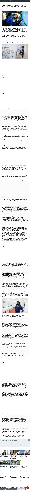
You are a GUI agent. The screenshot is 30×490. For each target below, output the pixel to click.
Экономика (25, 3)
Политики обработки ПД (13, 489)
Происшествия (20, 3)
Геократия (2, 3)
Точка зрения (15, 3)
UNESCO (10, 3)
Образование (6, 3)
